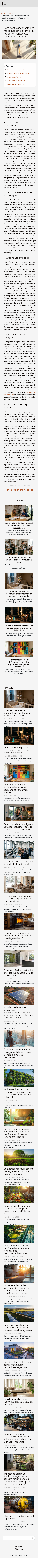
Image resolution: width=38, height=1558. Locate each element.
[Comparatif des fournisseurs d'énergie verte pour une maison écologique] (19, 1157)
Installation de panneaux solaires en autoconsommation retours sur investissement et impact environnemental (18, 1012)
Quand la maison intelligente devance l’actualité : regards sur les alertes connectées (18, 827)
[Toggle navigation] (5, 4)
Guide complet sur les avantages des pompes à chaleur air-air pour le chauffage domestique (16, 1289)
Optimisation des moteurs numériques (19, 73)
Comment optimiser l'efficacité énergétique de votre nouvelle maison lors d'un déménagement (17, 1438)
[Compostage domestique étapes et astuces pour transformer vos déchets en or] (19, 1194)
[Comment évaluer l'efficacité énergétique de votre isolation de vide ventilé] (19, 958)
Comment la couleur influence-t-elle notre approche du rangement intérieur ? (19, 663)
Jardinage (19, 1546)
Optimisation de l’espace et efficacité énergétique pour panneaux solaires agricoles (18, 1328)
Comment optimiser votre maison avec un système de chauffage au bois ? (18, 936)
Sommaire (10, 66)
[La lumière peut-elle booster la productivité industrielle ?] (19, 850)
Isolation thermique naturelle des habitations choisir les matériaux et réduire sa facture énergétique (18, 1133)
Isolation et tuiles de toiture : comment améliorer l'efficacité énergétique (18, 1365)
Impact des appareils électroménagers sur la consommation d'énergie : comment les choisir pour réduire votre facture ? (17, 1479)
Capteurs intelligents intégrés (16, 81)
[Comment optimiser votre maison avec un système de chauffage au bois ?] (19, 921)
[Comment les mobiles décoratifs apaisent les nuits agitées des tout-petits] (19, 581)
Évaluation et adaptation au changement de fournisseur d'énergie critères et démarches (18, 1053)
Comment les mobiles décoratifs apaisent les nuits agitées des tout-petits (19, 593)
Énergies (11, 13)
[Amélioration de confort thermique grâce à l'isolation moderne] (19, 1388)
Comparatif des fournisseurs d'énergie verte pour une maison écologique (18, 1171)
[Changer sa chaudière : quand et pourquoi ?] (19, 1504)
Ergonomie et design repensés (16, 84)
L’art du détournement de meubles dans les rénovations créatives (19, 559)
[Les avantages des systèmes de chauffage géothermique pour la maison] (19, 884)
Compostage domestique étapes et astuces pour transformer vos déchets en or (18, 1210)
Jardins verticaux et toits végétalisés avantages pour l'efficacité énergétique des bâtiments (17, 1093)
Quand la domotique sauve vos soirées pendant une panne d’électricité (19, 628)
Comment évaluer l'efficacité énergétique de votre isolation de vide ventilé (19, 973)
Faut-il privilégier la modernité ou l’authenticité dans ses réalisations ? (19, 525)
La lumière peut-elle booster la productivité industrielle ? (18, 862)
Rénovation (19, 1549)
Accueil (3, 13)
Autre (19, 1552)
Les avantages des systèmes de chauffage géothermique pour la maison (18, 899)
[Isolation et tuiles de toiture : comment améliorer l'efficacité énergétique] (19, 1350)
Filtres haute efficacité (14, 77)
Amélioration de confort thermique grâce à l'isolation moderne (18, 1402)
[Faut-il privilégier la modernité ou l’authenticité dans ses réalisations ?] (19, 513)
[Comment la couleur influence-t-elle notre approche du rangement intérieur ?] (19, 649)
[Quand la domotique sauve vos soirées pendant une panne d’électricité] (19, 615)
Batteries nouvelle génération (16, 70)
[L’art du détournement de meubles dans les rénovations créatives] (19, 547)
